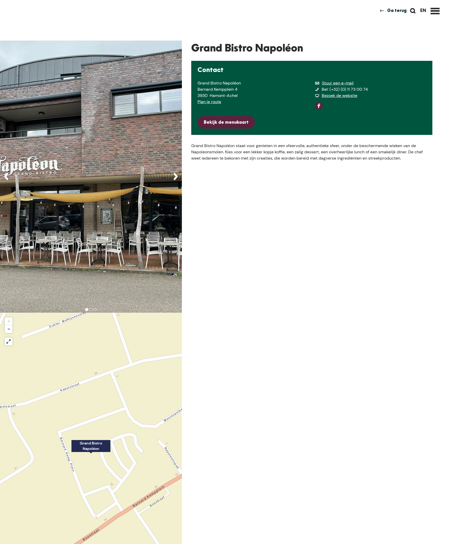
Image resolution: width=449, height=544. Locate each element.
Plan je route (209, 101)
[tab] (86, 309)
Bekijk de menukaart (226, 123)
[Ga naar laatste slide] (6, 176)
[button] (91, 449)
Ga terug (397, 11)
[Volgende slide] (175, 176)
